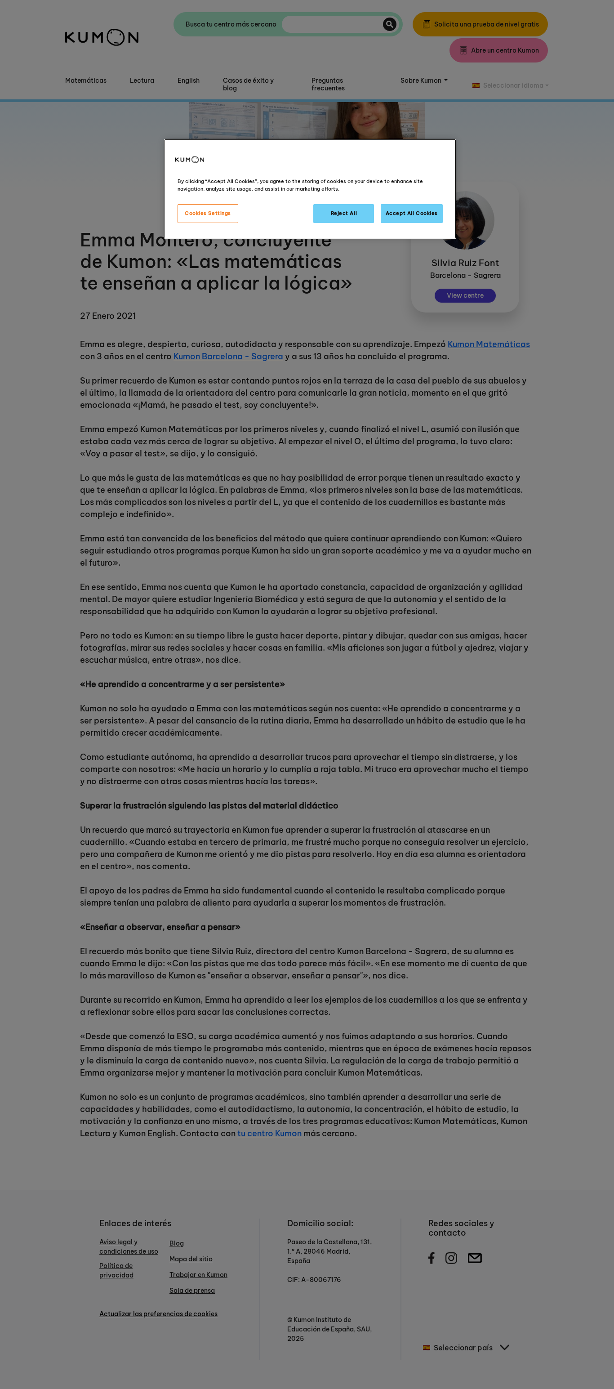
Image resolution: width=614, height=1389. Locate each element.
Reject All (344, 213)
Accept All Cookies (412, 213)
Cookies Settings (208, 213)
